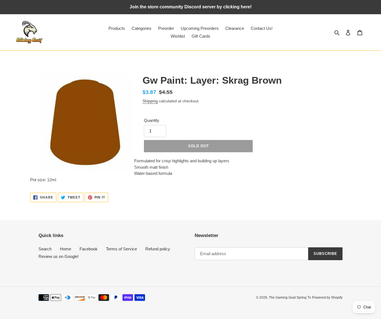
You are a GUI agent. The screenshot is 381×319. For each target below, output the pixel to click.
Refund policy (157, 248)
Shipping (150, 101)
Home (65, 248)
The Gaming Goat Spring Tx (290, 297)
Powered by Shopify (327, 297)
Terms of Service (121, 248)
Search (45, 248)
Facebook (88, 248)
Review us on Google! (58, 256)
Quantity (151, 120)
